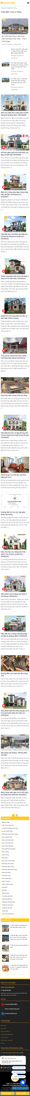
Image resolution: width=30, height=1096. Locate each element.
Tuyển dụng (4, 1037)
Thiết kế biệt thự (7, 899)
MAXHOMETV (14, 1004)
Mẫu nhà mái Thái (7, 843)
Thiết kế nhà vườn (7, 905)
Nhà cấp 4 (5, 857)
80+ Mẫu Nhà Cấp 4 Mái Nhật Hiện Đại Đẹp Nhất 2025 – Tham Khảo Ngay (14, 38)
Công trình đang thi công (10, 828)
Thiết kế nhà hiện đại (8, 902)
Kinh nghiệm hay (7, 837)
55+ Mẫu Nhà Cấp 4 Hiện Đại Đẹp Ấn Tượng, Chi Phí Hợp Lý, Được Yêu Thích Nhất (19, 66)
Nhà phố (4, 887)
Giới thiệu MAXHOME (7, 1034)
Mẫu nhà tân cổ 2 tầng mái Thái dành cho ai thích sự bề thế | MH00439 (13, 554)
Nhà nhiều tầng (7, 878)
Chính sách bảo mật (7, 1040)
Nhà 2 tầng (5, 852)
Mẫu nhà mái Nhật (8, 840)
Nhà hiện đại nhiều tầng (9, 869)
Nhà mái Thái (6, 875)
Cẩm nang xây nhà (8, 825)
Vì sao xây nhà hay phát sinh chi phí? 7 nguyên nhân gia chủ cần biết (19, 967)
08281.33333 (11, 1052)
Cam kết (3, 1028)
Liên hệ (3, 1043)
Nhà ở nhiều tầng (7, 884)
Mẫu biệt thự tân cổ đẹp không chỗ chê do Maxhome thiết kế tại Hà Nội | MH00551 (15, 435)
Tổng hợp (5, 911)
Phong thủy (5, 893)
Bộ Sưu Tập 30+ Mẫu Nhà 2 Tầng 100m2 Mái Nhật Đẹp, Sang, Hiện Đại (19, 51)
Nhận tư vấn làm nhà (20, 1088)
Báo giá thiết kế (5, 1031)
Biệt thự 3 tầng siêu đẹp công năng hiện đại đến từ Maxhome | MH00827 (14, 194)
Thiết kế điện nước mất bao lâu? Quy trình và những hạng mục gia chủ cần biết (19, 937)
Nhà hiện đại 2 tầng (8, 866)
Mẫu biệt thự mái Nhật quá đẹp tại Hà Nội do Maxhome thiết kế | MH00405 (14, 236)
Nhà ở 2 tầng (6, 881)
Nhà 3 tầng (5, 855)
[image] (15, 102)
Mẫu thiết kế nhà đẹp (8, 849)
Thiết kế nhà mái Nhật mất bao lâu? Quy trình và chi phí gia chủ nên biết (18, 957)
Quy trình (3, 1025)
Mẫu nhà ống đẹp (7, 846)
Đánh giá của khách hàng (10, 834)
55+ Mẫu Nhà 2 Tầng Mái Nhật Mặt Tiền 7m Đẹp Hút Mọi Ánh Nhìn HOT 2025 (19, 81)
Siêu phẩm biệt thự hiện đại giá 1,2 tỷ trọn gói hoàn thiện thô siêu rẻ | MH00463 (15, 713)
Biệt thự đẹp (6, 822)
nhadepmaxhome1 (14, 1009)
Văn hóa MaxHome (8, 914)
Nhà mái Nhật (6, 872)
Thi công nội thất (7, 896)
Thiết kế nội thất (7, 908)
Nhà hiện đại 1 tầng (8, 863)
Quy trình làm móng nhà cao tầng (14, 395)
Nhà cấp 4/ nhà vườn (8, 860)
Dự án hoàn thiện (7, 831)
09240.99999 (12, 1055)
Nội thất (4, 890)
